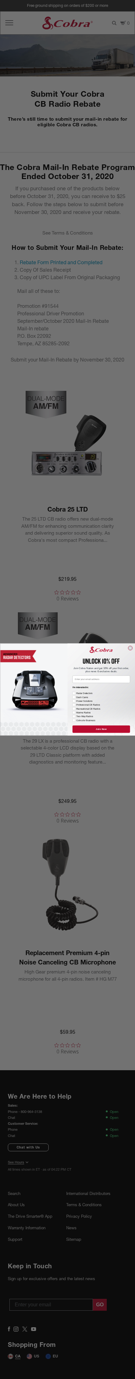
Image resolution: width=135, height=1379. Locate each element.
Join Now (101, 729)
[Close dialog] (130, 648)
